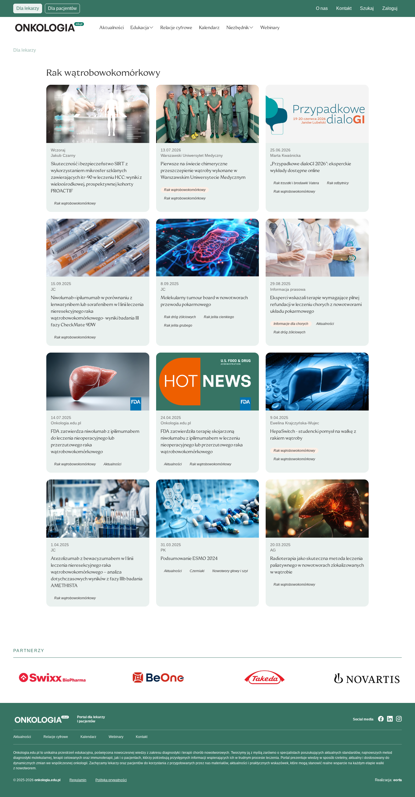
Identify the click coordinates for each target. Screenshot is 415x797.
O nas (322, 8)
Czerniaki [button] (197, 571)
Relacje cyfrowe (176, 28)
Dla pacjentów (62, 8)
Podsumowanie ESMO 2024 (189, 558)
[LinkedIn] (390, 719)
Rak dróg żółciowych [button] (180, 317)
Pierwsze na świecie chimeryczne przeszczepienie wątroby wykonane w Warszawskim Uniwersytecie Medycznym (203, 170)
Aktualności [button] (325, 324)
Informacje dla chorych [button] (291, 324)
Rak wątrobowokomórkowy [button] (75, 203)
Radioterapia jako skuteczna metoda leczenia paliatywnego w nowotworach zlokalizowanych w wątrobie (317, 565)
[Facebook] (381, 719)
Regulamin (77, 780)
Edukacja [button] (139, 28)
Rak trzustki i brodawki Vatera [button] (296, 183)
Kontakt (343, 8)
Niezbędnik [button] (237, 28)
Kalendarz (209, 28)
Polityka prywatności (111, 780)
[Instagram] (399, 719)
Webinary (269, 28)
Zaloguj (389, 8)
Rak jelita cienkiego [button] (219, 317)
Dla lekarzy (27, 8)
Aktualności (111, 28)
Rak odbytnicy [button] (338, 183)
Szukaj (367, 8)
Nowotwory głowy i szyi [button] (230, 571)
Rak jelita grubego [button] (178, 325)
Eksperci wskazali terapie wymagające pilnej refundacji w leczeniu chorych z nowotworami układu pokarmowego (316, 304)
